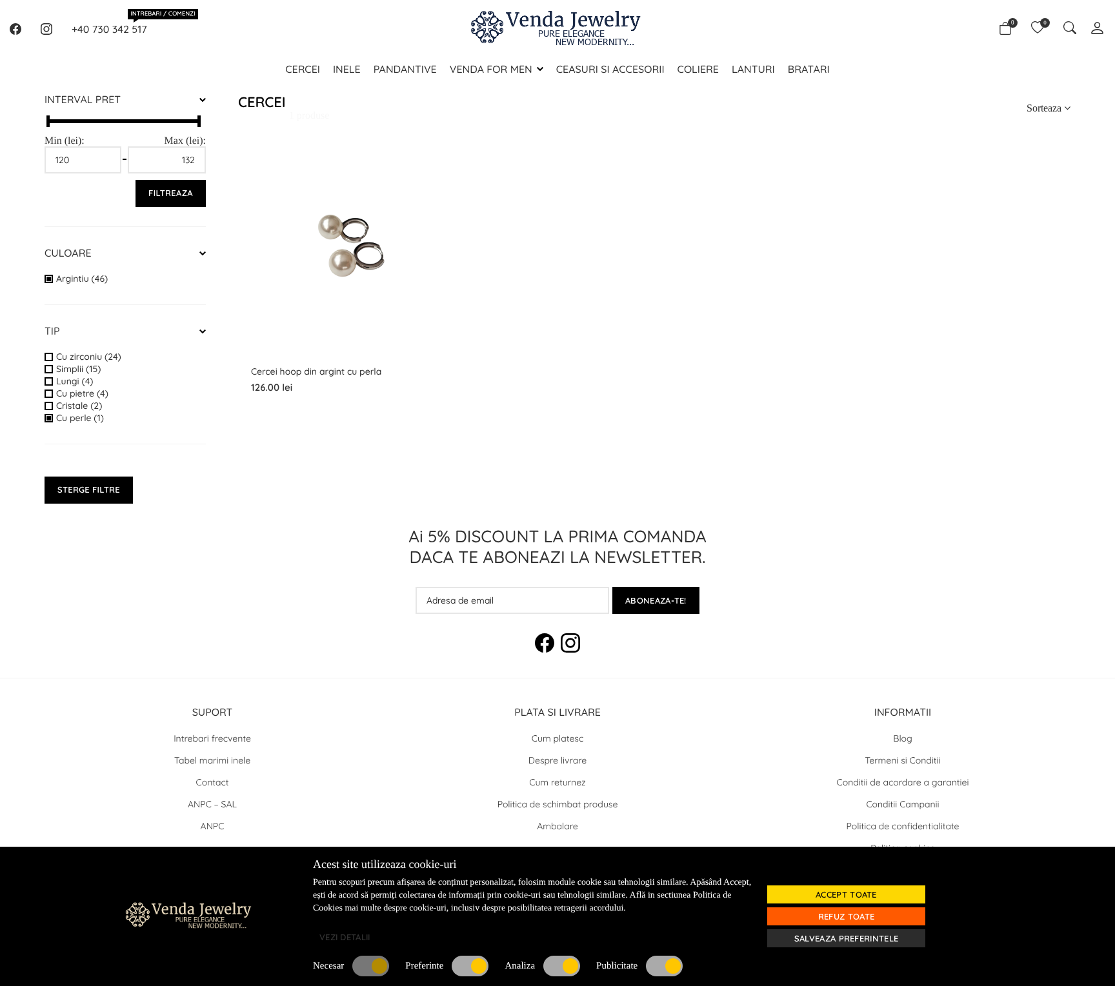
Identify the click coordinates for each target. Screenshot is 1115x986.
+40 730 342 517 (109, 28)
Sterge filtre (88, 490)
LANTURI (753, 69)
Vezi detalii (344, 937)
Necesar (328, 966)
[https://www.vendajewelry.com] (557, 29)
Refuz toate (846, 916)
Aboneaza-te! (656, 600)
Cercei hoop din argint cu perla (316, 371)
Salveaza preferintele (846, 938)
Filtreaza (170, 193)
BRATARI (809, 69)
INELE (347, 69)
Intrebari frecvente (212, 738)
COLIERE (698, 69)
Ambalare (557, 826)
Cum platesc (557, 738)
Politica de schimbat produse (557, 804)
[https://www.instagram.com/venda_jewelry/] (46, 29)
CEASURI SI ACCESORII (610, 69)
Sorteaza (1045, 108)
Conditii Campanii (902, 804)
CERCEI (302, 69)
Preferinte (424, 966)
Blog (902, 738)
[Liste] (1037, 29)
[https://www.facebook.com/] (15, 29)
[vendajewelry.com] (254, 915)
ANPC (213, 826)
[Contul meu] (1097, 29)
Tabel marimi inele (212, 760)
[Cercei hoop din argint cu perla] (429, 166)
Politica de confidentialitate (903, 826)
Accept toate (846, 894)
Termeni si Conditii (903, 760)
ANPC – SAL (212, 804)
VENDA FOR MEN (491, 69)
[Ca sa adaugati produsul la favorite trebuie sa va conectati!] (429, 200)
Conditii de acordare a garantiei (903, 782)
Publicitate (617, 966)
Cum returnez (557, 782)
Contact (212, 782)
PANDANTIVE (405, 69)
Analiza (520, 966)
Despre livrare (557, 760)
